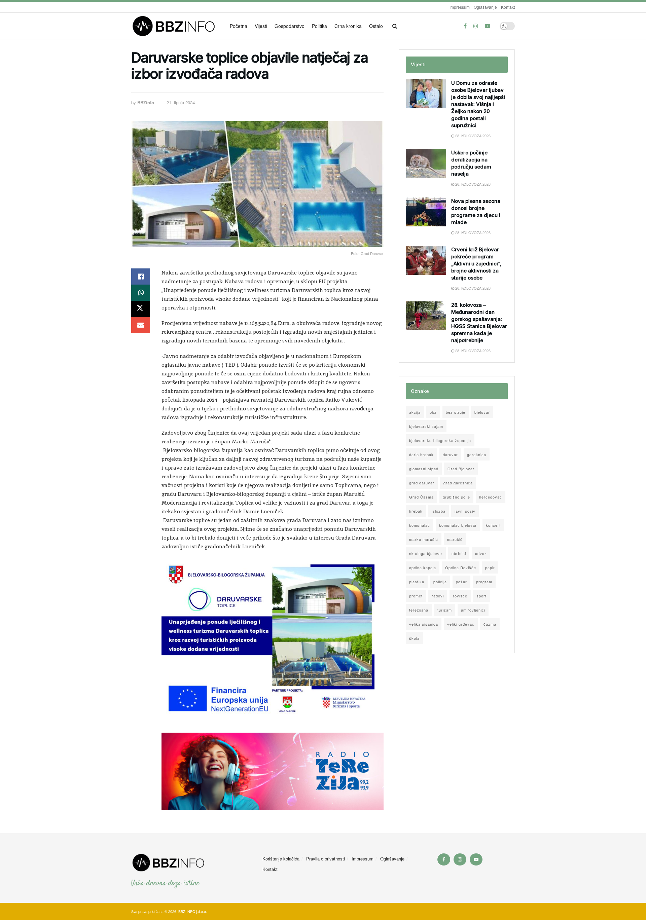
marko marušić (423, 539)
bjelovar (482, 412)
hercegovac (490, 497)
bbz (433, 412)
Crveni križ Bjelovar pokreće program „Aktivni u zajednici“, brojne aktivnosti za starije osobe (476, 263)
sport (481, 595)
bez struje (455, 412)
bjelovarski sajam (426, 426)
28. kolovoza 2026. (473, 135)
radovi (438, 595)
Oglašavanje (485, 7)
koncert (493, 525)
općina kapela (422, 567)
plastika (416, 581)
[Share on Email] (140, 325)
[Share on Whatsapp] (140, 293)
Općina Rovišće (460, 567)
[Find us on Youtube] (487, 26)
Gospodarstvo (289, 26)
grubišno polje (456, 497)
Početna (238, 26)
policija (440, 581)
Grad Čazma (421, 497)
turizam (444, 610)
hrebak (416, 511)
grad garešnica (458, 482)
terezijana (418, 610)
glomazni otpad (423, 468)
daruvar (450, 454)
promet (416, 595)
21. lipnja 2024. (181, 102)
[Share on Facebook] (140, 276)
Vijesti (261, 26)
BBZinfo (145, 102)
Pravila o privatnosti (325, 858)
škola (414, 638)
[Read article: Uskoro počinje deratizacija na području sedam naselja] (426, 163)
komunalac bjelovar (458, 525)
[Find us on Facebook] (465, 26)
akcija (415, 412)
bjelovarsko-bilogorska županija (440, 440)
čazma (489, 624)
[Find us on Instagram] (475, 26)
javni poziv (465, 511)
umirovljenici (473, 610)
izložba (438, 511)
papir (490, 567)
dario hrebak (421, 454)
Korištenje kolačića (280, 858)
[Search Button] (394, 26)
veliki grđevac (460, 624)
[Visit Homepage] (175, 26)
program (484, 581)
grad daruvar (421, 482)
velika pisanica (423, 624)
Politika (319, 26)
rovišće (460, 595)
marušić (455, 539)
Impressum (460, 7)
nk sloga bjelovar (425, 553)
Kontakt (508, 7)
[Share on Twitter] (140, 309)
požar (461, 581)
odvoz (481, 553)
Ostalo (376, 26)
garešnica (476, 454)
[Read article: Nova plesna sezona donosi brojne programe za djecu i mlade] (426, 211)
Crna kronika (348, 26)
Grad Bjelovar (460, 468)
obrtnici (459, 553)
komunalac (419, 525)
